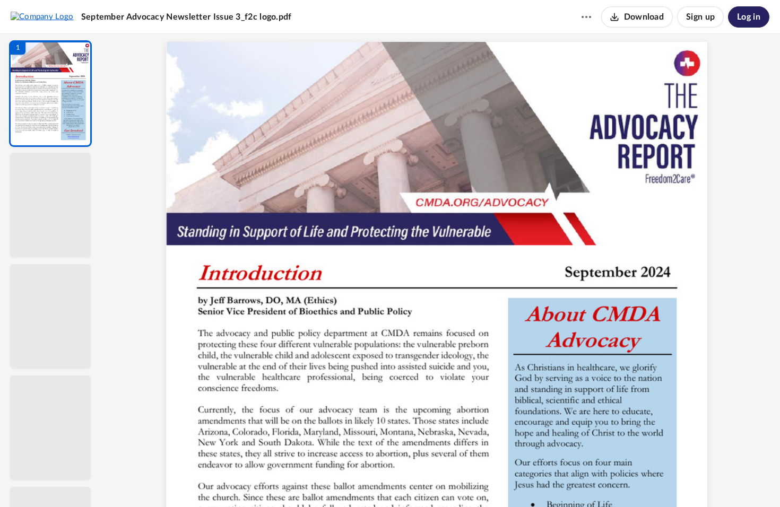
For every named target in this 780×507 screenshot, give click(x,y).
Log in (748, 17)
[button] (50, 93)
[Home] (42, 16)
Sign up (700, 17)
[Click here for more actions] (586, 17)
